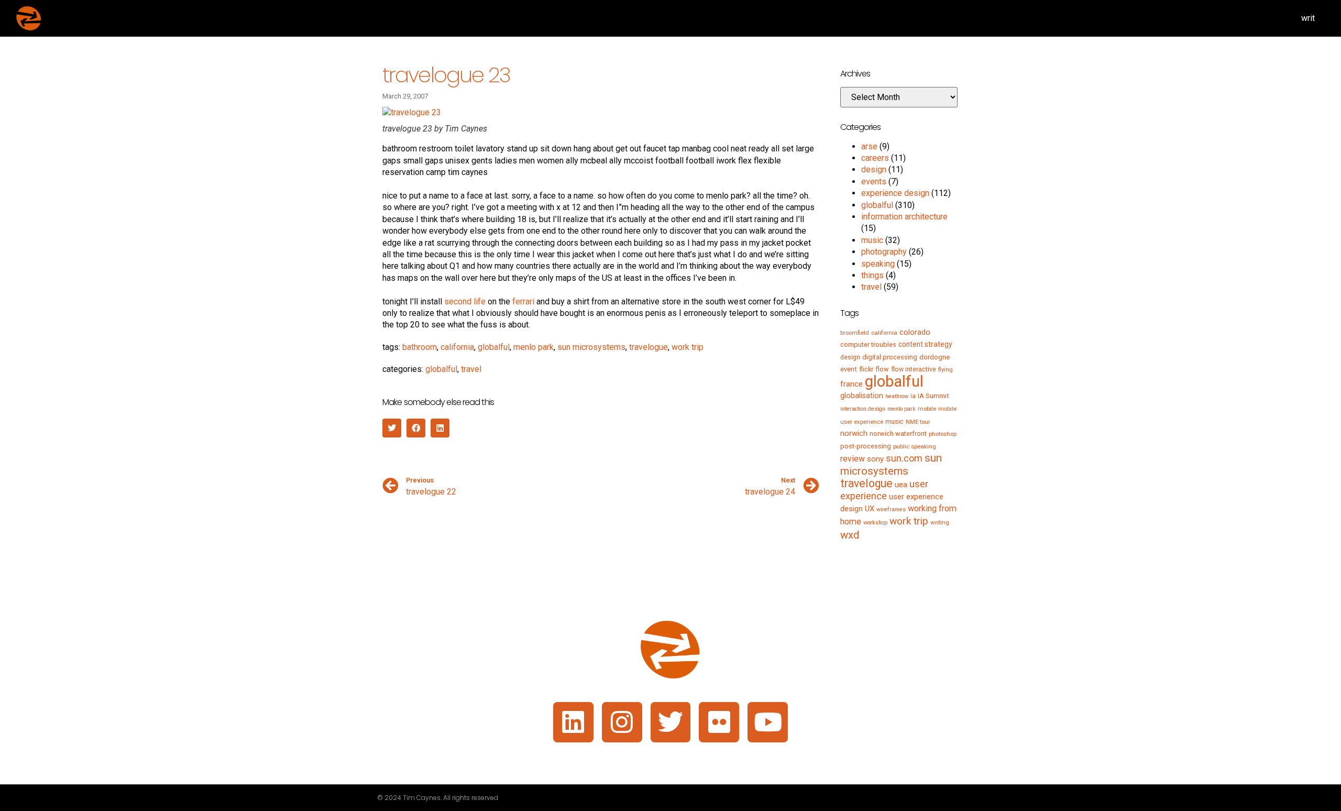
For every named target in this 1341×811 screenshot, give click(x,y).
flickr (866, 369)
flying (945, 369)
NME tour (918, 421)
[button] (391, 428)
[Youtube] (768, 722)
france (851, 384)
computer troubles (868, 344)
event (848, 369)
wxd (849, 535)
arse (869, 146)
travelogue (648, 347)
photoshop (943, 433)
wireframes (891, 509)
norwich (853, 433)
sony (875, 459)
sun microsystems (591, 347)
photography (884, 252)
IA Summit (933, 396)
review (852, 459)
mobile (927, 408)
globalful (494, 347)
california (457, 347)
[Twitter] (671, 722)
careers (875, 158)
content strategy (925, 344)
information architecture (904, 217)
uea (901, 484)
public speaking (914, 446)
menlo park (533, 347)
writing (939, 522)
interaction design (862, 409)
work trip (688, 347)
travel (471, 369)
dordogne (934, 357)
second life (465, 301)
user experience (884, 490)
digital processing (889, 357)
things (872, 275)
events (873, 182)
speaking (878, 264)
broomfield (854, 332)
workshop (875, 522)
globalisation (861, 395)
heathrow (896, 396)
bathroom (419, 347)
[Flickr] (719, 722)
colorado (914, 332)
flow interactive (913, 369)
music (872, 240)
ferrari (523, 301)
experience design (895, 193)
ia (913, 396)
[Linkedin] (573, 722)
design (873, 169)
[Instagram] (622, 722)
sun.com (904, 458)
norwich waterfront (898, 433)
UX (869, 508)
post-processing (865, 446)
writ (1308, 18)
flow (882, 369)
